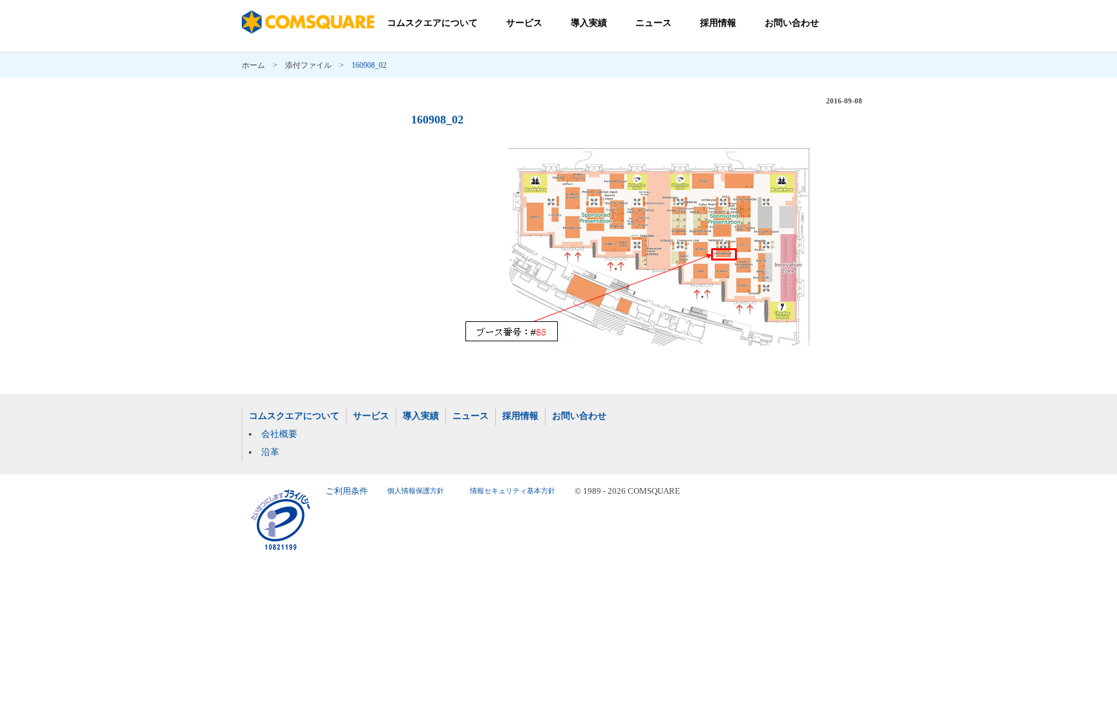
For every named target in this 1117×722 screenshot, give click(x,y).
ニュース (653, 23)
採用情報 (718, 23)
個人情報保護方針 (415, 490)
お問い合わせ (792, 23)
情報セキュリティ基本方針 (512, 490)
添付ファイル (308, 65)
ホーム (253, 65)
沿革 (270, 452)
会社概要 (279, 434)
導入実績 (589, 23)
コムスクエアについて (432, 23)
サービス (524, 23)
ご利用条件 (347, 491)
